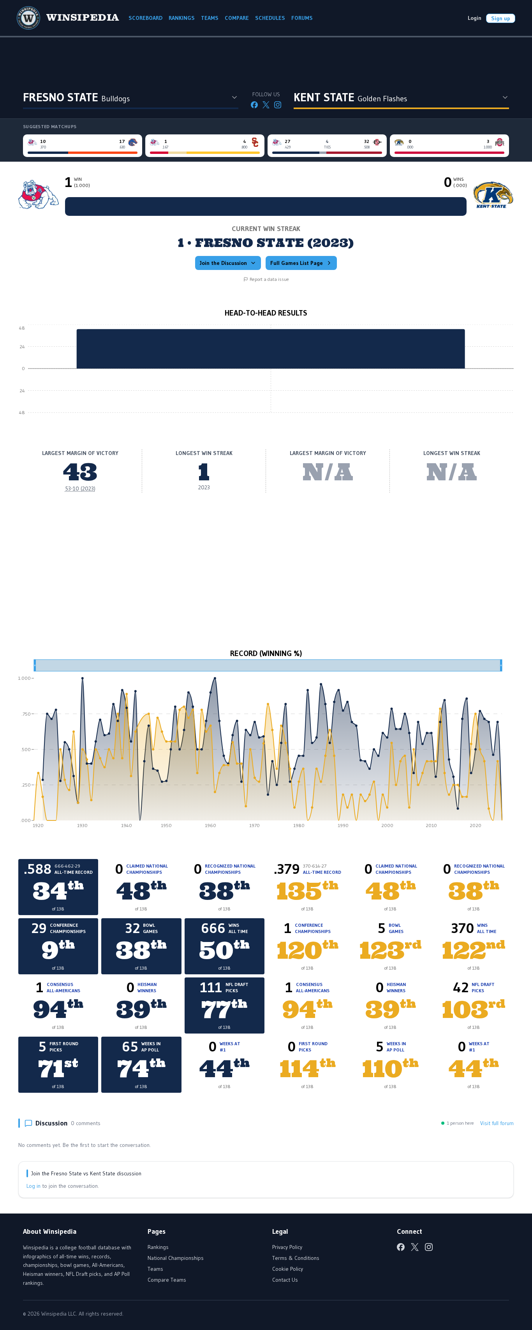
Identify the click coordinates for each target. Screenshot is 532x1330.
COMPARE (237, 17)
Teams (155, 1268)
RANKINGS (182, 17)
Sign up (500, 18)
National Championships (176, 1257)
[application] (266, 374)
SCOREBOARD (145, 17)
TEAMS (209, 17)
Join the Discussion (223, 262)
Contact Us (285, 1279)
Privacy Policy (287, 1247)
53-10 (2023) (80, 488)
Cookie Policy (287, 1268)
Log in (33, 1185)
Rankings (158, 1247)
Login (474, 17)
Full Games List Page (296, 262)
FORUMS (302, 17)
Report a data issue (269, 279)
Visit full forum (497, 1123)
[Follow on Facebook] (254, 104)
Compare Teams (167, 1279)
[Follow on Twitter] (266, 104)
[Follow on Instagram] (277, 104)
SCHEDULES (270, 17)
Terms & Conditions (295, 1257)
